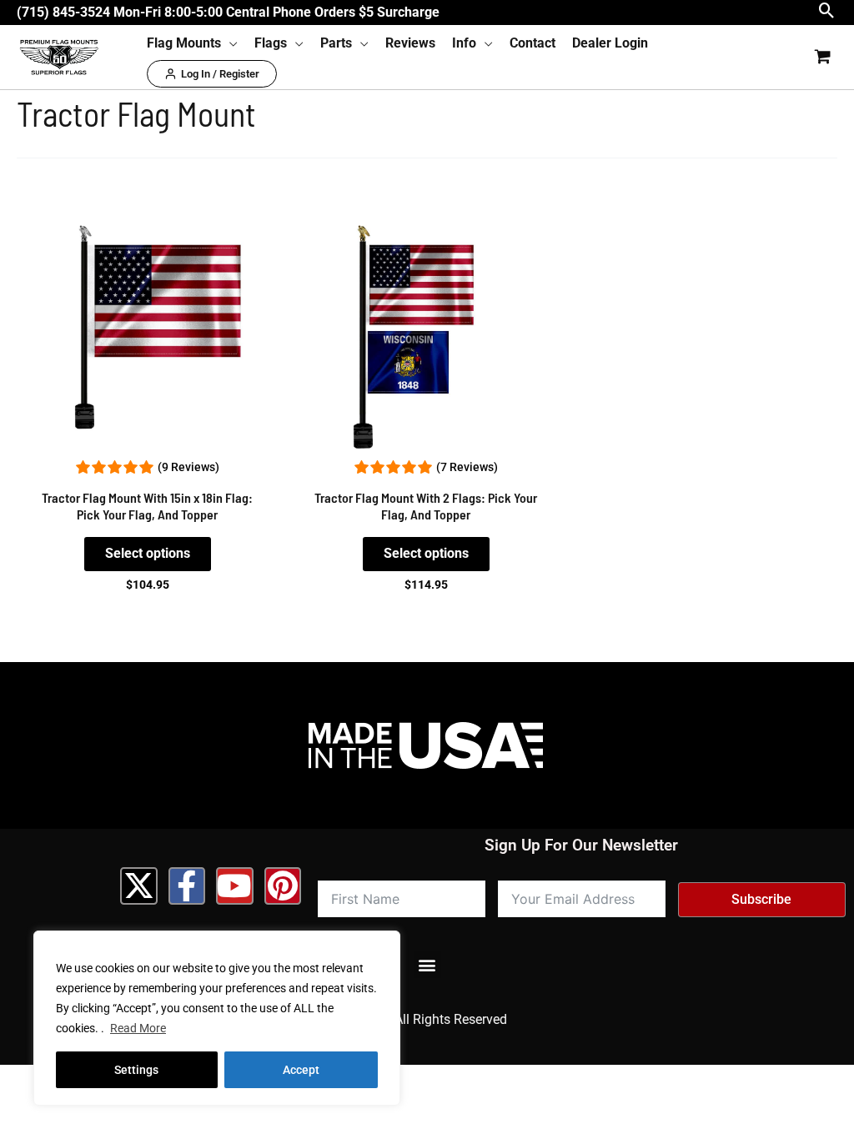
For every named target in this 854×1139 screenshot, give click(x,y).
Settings (136, 1069)
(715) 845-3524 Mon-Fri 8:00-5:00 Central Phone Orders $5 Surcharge (228, 12)
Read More (138, 1028)
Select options (147, 553)
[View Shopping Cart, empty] (822, 57)
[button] (826, 12)
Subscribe (761, 899)
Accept (301, 1069)
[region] (216, 1018)
